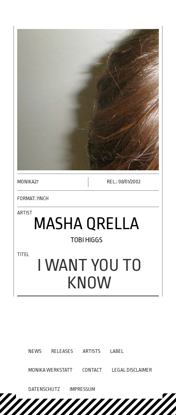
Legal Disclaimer (132, 370)
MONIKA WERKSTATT (50, 370)
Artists (91, 351)
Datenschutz (44, 389)
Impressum (82, 389)
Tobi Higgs (86, 240)
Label (117, 351)
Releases (62, 351)
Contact (92, 370)
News (34, 351)
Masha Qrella (86, 223)
